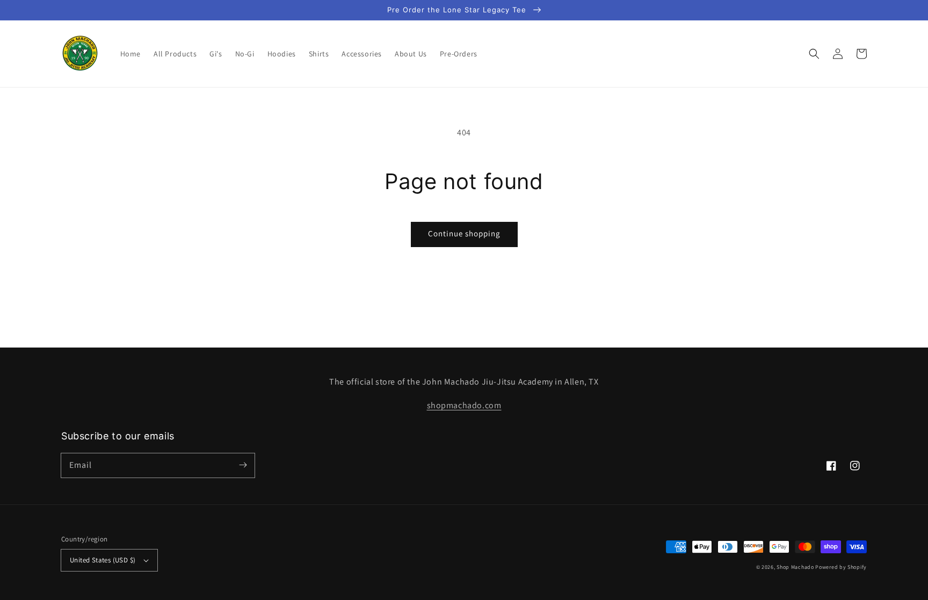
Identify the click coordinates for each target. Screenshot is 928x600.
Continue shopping (464, 233)
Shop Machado (795, 566)
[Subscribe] (243, 465)
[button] (814, 54)
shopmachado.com (464, 405)
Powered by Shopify (841, 566)
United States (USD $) (102, 560)
